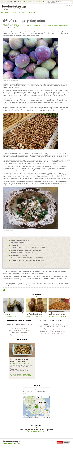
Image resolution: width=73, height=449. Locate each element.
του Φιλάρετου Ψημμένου (32, 316)
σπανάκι (65, 25)
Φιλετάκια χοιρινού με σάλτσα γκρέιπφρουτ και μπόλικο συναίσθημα (19, 325)
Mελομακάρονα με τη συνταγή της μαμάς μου (19, 330)
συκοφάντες (34, 25)
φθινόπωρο (50, 25)
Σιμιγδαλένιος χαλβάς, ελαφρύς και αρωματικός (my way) (52, 331)
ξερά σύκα (23, 27)
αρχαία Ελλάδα (42, 25)
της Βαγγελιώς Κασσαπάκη (55, 316)
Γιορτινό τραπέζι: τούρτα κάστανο (19, 332)
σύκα (21, 25)
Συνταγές (16, 25)
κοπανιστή (5, 27)
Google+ (54, 2)
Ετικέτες (5, 443)
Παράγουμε (22, 12)
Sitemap (10, 443)
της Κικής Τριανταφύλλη (16, 363)
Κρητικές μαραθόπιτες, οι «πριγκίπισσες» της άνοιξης (52, 333)
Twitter (49, 2)
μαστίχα (28, 377)
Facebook (52, 2)
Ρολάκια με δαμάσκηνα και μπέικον (19, 328)
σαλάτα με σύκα (58, 25)
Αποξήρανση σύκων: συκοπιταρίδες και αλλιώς (57, 313)
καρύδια (29, 27)
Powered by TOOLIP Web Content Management (66, 442)
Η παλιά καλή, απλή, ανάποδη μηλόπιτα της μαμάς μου (52, 326)
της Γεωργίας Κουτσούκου (10, 24)
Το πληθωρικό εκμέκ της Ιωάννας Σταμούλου (32, 1)
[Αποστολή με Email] (4, 290)
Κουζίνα (16, 316)
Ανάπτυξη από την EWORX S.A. (60, 442)
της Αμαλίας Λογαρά (8, 316)
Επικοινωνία (17, 443)
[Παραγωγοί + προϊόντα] (36, 417)
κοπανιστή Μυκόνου (14, 27)
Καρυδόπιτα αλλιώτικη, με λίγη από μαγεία (19, 335)
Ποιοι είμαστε (31, 12)
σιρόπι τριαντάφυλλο (20, 377)
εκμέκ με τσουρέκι (20, 375)
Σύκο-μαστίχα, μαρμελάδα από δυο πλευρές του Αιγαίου (36, 313)
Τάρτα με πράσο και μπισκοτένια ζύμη (52, 329)
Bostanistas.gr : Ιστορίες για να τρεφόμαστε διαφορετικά (14, 7)
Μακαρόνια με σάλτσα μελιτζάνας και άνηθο (52, 324)
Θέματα (14, 12)
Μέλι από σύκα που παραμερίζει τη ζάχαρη (13, 313)
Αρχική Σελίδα (2, 12)
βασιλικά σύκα (27, 25)
